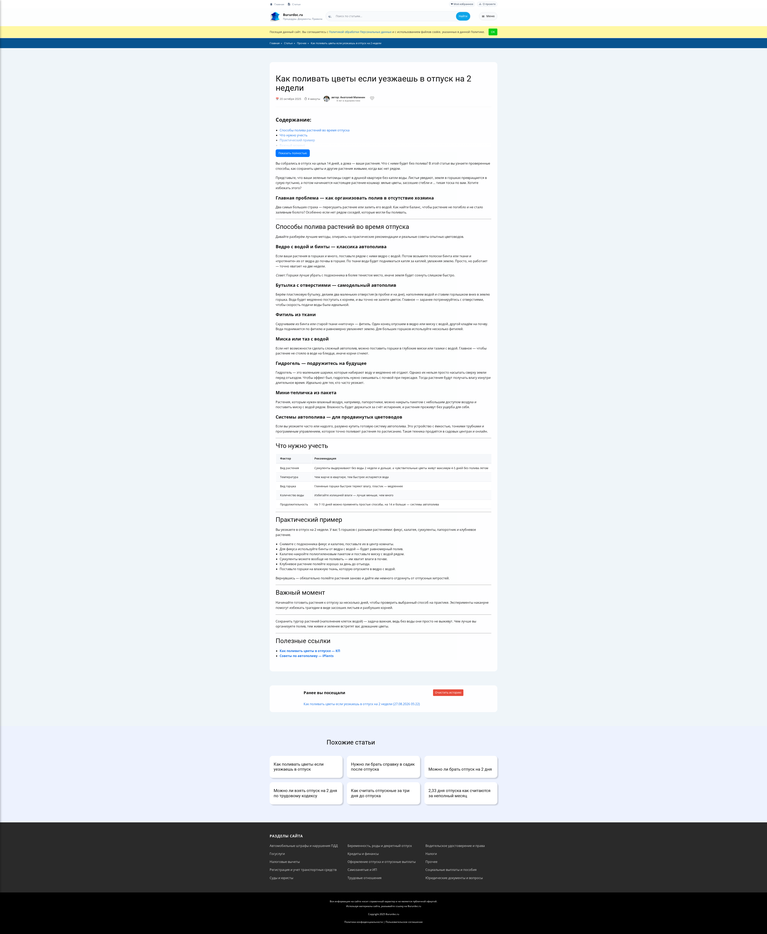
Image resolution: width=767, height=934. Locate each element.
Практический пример (297, 140)
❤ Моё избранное (462, 4)
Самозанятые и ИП (362, 869)
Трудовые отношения (365, 878)
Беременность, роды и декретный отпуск (380, 846)
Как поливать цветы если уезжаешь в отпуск (299, 767)
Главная (279, 4)
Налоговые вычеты (285, 862)
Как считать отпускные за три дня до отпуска (380, 793)
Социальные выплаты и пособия (451, 869)
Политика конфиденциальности (363, 922)
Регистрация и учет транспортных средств (303, 869)
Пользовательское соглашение (404, 922)
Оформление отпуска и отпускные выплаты (382, 862)
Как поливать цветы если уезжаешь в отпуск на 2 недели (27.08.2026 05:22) (362, 704)
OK (493, 32)
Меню (490, 16)
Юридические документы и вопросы (454, 878)
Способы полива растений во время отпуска (315, 130)
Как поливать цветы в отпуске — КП (310, 651)
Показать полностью (292, 153)
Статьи (296, 4)
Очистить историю (448, 692)
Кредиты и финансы (363, 854)
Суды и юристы (281, 878)
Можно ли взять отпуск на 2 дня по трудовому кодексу (305, 793)
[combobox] (398, 16)
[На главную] (275, 16)
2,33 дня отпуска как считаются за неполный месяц (459, 793)
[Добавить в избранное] (372, 99)
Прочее (431, 862)
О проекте (489, 4)
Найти (463, 16)
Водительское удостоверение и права (455, 846)
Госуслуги (277, 854)
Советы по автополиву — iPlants (307, 656)
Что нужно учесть (293, 135)
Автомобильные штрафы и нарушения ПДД (304, 846)
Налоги (431, 854)
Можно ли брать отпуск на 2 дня (460, 769)
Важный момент (292, 145)
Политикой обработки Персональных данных (360, 32)
